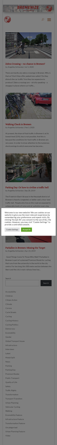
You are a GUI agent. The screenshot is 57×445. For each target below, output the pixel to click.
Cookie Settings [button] (12, 230)
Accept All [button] (26, 230)
